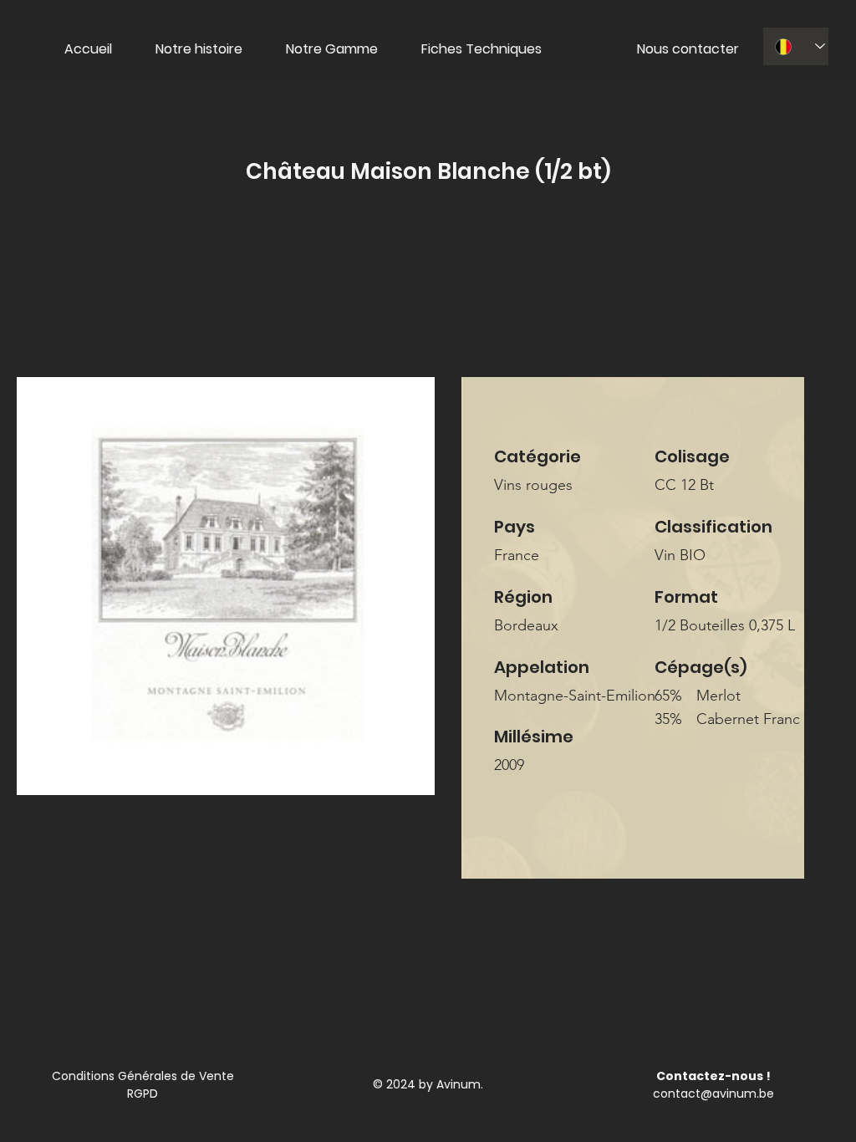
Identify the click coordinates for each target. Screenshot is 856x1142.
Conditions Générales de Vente (143, 1076)
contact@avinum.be (713, 1093)
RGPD (142, 1093)
